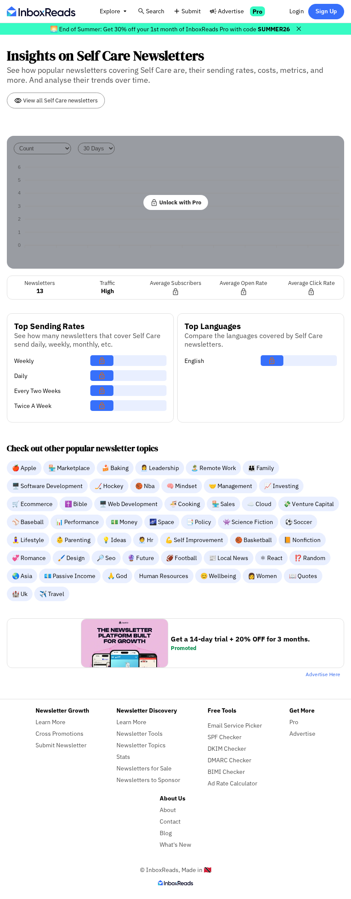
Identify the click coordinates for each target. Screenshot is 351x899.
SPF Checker (224, 737)
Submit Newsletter (61, 745)
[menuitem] (25, 467)
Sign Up (326, 11)
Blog (166, 833)
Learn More (50, 722)
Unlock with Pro (179, 202)
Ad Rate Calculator (232, 783)
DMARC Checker (229, 760)
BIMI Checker (226, 771)
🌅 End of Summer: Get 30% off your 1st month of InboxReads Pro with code (170, 29)
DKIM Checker (227, 748)
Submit (191, 11)
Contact (170, 821)
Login (296, 11)
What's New (175, 844)
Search (155, 11)
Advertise (231, 11)
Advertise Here (323, 674)
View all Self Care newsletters (60, 100)
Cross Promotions (59, 733)
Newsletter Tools (139, 733)
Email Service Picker (235, 725)
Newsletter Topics (141, 745)
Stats (123, 756)
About (168, 810)
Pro (257, 11)
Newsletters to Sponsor (148, 780)
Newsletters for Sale (144, 768)
